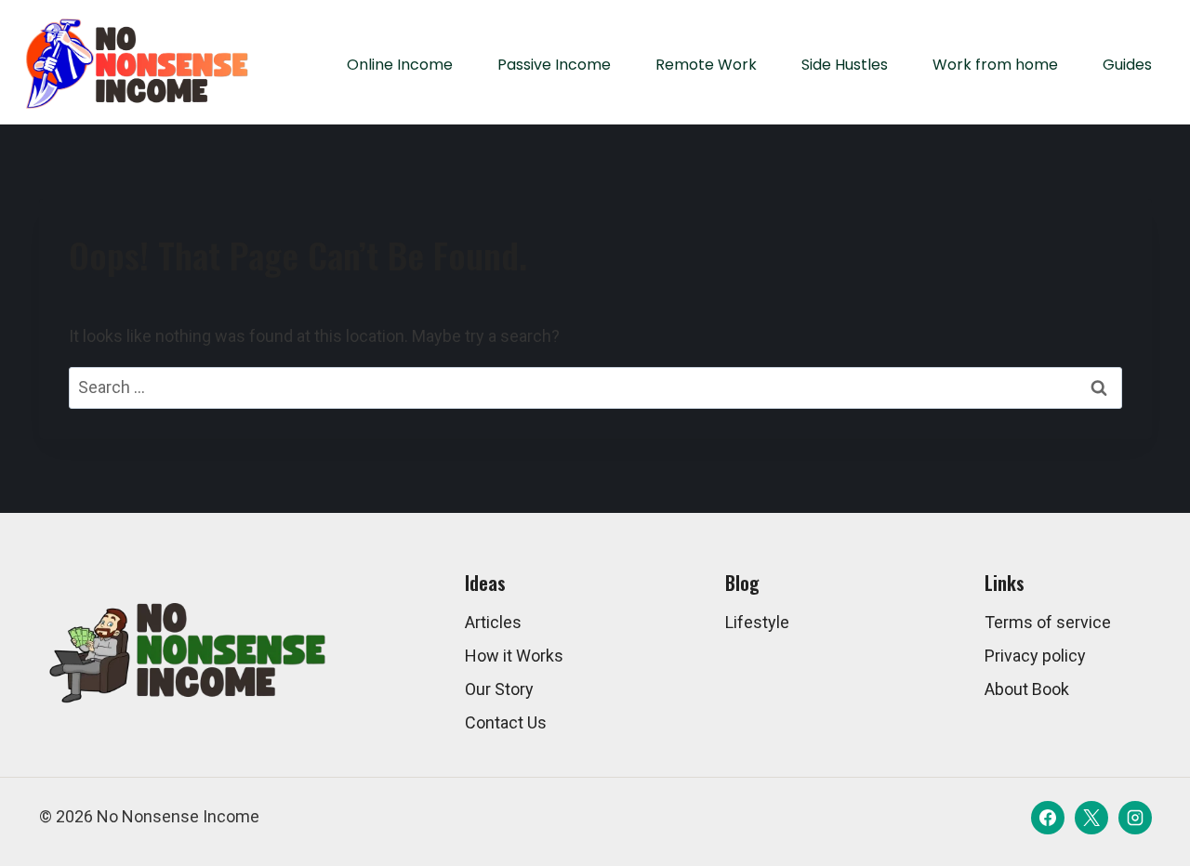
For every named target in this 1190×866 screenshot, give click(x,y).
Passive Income (554, 64)
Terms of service (1048, 622)
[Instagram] (1135, 817)
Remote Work (706, 64)
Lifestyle (757, 622)
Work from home (995, 64)
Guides (1127, 64)
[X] (1091, 817)
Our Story (499, 689)
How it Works (514, 655)
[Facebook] (1047, 817)
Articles (493, 622)
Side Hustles (844, 64)
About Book (1027, 689)
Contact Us (506, 722)
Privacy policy (1035, 655)
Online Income (400, 64)
